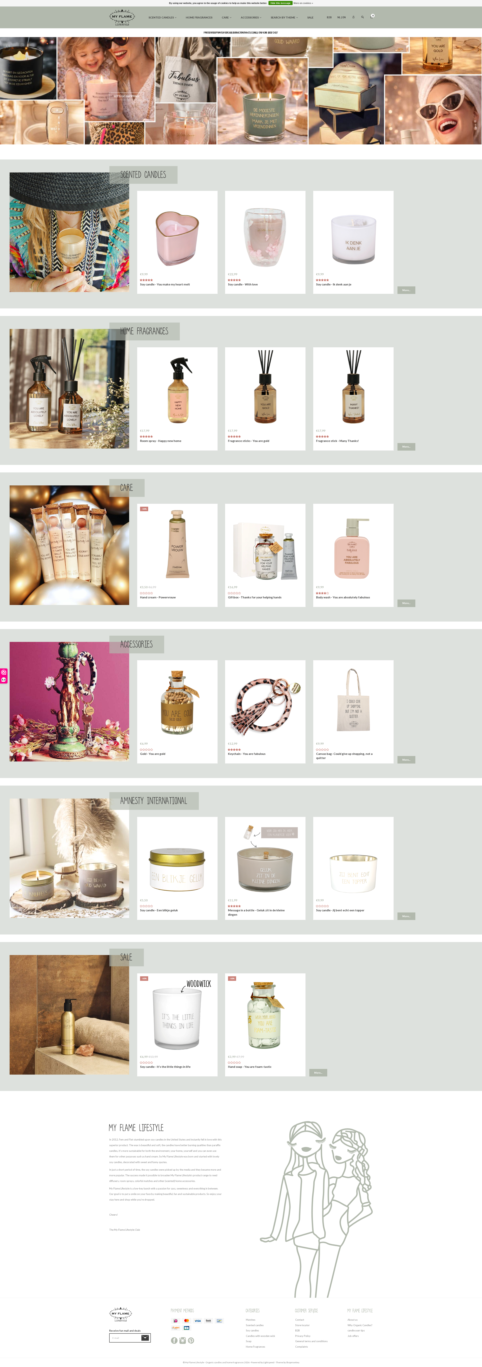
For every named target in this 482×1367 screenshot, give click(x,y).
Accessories (250, 17)
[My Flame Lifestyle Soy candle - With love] (265, 232)
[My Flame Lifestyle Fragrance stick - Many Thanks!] (353, 388)
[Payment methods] (175, 1321)
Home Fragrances (145, 331)
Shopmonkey (292, 1362)
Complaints (301, 1346)
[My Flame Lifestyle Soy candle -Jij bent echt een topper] (353, 858)
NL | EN (341, 17)
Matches (250, 1319)
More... (406, 290)
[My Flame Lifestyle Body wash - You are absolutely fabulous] (353, 545)
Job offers (353, 1335)
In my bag (177, 286)
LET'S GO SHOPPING (126, 96)
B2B (329, 17)
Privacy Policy (302, 1335)
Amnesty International (154, 800)
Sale (310, 17)
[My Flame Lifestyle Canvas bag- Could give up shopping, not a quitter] (353, 701)
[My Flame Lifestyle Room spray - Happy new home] (177, 388)
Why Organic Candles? (360, 1325)
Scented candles (161, 17)
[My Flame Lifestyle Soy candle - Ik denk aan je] (353, 232)
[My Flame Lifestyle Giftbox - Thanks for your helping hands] (265, 545)
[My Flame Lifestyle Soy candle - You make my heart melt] (177, 232)
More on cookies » (303, 3)
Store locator (302, 1325)
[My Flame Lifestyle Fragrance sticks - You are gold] (265, 388)
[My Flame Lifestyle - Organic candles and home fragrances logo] (122, 17)
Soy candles (252, 1330)
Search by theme (283, 17)
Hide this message (281, 3)
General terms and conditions (311, 1341)
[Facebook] (174, 1340)
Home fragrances (199, 17)
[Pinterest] (191, 1340)
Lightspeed (268, 1362)
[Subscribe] (145, 1338)
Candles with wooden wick (260, 1335)
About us (353, 1319)
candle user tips (356, 1330)
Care (225, 17)
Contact (299, 1319)
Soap (249, 1341)
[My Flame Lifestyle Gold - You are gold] (177, 701)
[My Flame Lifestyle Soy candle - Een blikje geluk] (177, 858)
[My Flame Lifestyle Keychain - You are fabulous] (265, 701)
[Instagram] (182, 1340)
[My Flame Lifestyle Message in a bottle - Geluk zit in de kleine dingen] (265, 858)
